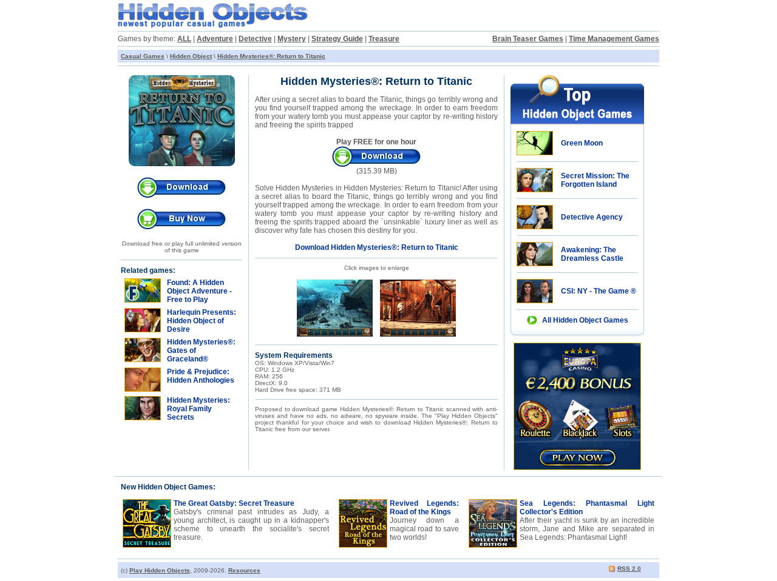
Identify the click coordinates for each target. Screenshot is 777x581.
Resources (244, 570)
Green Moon (582, 143)
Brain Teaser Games (527, 39)
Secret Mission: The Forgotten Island (595, 180)
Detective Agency (592, 217)
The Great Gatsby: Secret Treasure (234, 503)
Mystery (291, 39)
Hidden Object (191, 56)
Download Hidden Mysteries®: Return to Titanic (376, 247)
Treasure (383, 39)
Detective (255, 39)
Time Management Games (614, 39)
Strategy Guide (337, 39)
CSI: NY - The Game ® (598, 291)
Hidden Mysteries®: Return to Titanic (271, 56)
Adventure (215, 39)
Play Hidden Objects (159, 570)
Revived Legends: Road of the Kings (424, 507)
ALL (184, 39)
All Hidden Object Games (585, 320)
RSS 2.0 (629, 568)
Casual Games (143, 56)
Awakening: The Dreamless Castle (592, 254)
